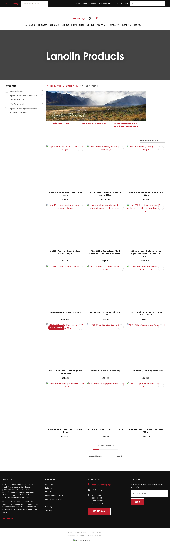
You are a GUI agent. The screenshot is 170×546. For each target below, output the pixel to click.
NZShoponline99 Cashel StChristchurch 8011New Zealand (98, 499)
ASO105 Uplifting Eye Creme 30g (105, 370)
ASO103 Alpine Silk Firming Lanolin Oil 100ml (146, 430)
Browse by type (53, 86)
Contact (124, 4)
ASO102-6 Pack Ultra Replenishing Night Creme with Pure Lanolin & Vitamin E (146, 253)
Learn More (7, 518)
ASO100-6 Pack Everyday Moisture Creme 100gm (105, 193)
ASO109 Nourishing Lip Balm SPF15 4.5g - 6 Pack (65, 430)
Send (137, 502)
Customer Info (105, 4)
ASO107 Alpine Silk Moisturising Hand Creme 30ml (65, 372)
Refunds (86, 532)
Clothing (126, 25)
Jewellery (114, 25)
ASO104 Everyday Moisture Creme (65, 312)
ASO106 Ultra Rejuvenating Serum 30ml (145, 370)
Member (93, 4)
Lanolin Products (91, 86)
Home (78, 4)
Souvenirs (138, 25)
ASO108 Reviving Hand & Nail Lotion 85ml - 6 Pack (146, 313)
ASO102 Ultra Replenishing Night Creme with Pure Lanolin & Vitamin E (105, 252)
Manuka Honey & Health (73, 25)
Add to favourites (80, 148)
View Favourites (89, 18)
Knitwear (42, 25)
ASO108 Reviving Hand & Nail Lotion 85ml (105, 313)
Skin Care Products (72, 86)
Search (162, 3)
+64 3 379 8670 (101, 484)
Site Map (78, 532)
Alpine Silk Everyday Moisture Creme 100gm (65, 193)
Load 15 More (96, 456)
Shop (85, 4)
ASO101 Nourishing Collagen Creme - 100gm (146, 193)
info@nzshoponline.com (102, 490)
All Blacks (30, 25)
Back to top (96, 532)
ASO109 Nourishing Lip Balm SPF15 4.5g (105, 429)
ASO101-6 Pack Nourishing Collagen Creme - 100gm (65, 252)
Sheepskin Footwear (97, 25)
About (116, 4)
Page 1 (118, 456)
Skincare (54, 25)
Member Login (79, 18)
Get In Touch (99, 511)
